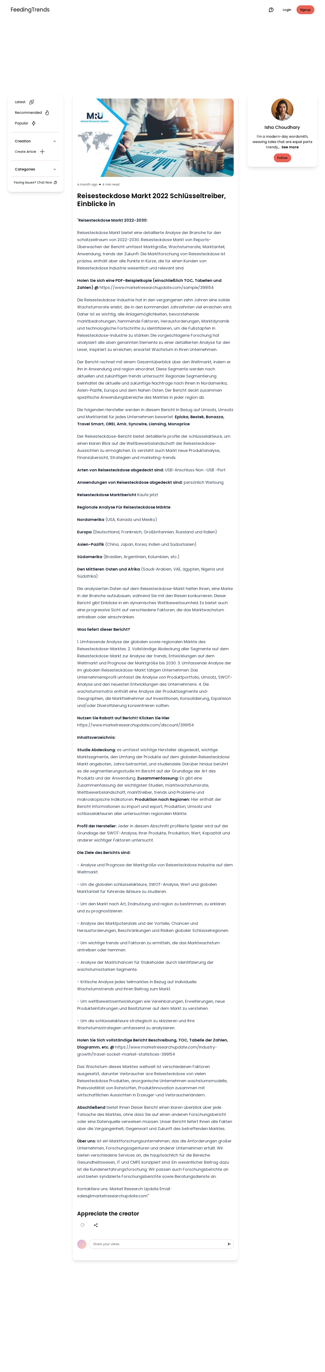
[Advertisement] (162, 56)
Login (287, 10)
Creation (23, 141)
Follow (282, 158)
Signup (305, 10)
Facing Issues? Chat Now (33, 182)
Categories (25, 169)
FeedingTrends (30, 9)
